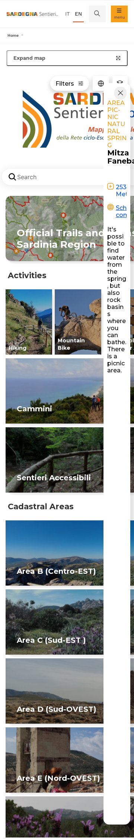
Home (13, 35)
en (78, 14)
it (67, 14)
